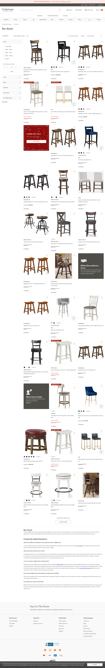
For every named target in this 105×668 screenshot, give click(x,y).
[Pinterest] (60, 651)
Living (15, 19)
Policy (86, 628)
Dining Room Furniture (7, 24)
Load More (63, 522)
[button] (69, 10)
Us (36, 621)
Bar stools (80, 545)
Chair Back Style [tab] (7, 98)
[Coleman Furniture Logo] (8, 11)
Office (79, 19)
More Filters (4, 101)
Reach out (28, 402)
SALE (89, 19)
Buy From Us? (38, 623)
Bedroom (6, 19)
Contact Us (100, 5)
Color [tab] (4, 77)
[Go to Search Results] (60, 10)
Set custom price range (8, 64)
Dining (24, 19)
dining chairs (60, 564)
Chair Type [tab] (6, 92)
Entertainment (43, 19)
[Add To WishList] (47, 41)
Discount (63, 623)
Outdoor (61, 19)
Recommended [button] (90, 36)
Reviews (87, 636)
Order (12, 623)
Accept (95, 664)
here (83, 665)
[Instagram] (50, 651)
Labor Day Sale (27, 116)
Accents (70, 19)
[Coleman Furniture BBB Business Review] (52, 645)
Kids (52, 19)
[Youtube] (55, 651)
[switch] (27, 36)
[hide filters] (5, 36)
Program (62, 621)
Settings (13, 621)
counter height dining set (86, 568)
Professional (40, 15)
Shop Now (36, 141)
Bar (34, 19)
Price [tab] (4, 41)
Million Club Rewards (53, 15)
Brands (98, 19)
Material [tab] (5, 87)
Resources (65, 15)
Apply (12, 71)
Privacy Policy (64, 665)
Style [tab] (4, 82)
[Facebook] (45, 651)
